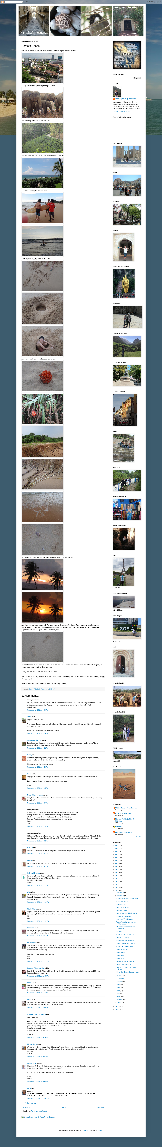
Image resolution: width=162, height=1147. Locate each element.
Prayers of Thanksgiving (124, 919)
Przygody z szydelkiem (123, 832)
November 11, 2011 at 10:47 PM (38, 921)
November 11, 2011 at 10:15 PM (38, 902)
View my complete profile (121, 111)
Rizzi (29, 1088)
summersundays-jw (34, 740)
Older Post (100, 1107)
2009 (117, 1009)
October (120, 976)
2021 (117, 860)
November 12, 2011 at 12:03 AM (38, 976)
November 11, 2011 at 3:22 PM (37, 748)
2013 (117, 884)
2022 (117, 857)
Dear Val (119, 932)
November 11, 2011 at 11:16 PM (38, 961)
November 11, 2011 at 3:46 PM (37, 767)
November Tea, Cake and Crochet (128, 972)
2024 (117, 852)
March (119, 996)
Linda (29, 774)
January (120, 1002)
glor (28, 892)
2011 (117, 890)
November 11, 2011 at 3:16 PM (37, 733)
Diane (29, 1000)
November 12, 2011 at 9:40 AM (37, 1056)
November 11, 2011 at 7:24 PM (37, 826)
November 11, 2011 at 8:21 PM (37, 854)
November (120, 896)
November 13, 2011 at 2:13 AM (37, 1082)
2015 (117, 878)
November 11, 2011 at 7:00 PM (37, 803)
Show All (138, 837)
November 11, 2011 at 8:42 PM (37, 866)
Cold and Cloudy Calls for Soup (127, 898)
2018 (117, 869)
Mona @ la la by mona (35, 795)
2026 (117, 846)
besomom (30, 928)
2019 (117, 866)
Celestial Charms (33, 873)
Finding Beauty (121, 910)
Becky (29, 755)
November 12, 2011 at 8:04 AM (37, 1037)
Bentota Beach (121, 952)
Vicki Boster (31, 943)
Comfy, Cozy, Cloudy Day (125, 935)
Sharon (29, 983)
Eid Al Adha (120, 958)
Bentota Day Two (122, 949)
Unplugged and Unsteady (125, 940)
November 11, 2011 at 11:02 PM (38, 936)
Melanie (30, 848)
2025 (117, 849)
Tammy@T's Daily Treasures (125, 99)
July (118, 985)
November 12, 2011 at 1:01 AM (37, 993)
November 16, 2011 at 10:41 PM (38, 1099)
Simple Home (32, 1044)
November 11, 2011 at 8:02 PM (37, 841)
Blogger (100, 1131)
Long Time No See (122, 907)
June (118, 988)
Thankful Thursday (122, 938)
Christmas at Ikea (122, 901)
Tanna (29, 717)
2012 (117, 887)
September (121, 979)
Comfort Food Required (124, 946)
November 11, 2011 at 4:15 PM (37, 788)
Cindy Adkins (32, 909)
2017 (117, 872)
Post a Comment (30, 1103)
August (119, 982)
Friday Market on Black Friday (126, 913)
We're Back (120, 955)
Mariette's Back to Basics (36, 1014)
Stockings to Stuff (122, 904)
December (120, 893)
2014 (117, 881)
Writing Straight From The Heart (126, 808)
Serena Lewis (32, 1063)
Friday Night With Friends (125, 961)
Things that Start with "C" (124, 964)
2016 (117, 875)
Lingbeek (85, 1131)
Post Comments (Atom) (39, 1111)
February (120, 1000)
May (118, 991)
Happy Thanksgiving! (123, 916)
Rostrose (118, 827)
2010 (117, 1006)
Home (64, 1107)
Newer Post (26, 1107)
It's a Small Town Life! (123, 813)
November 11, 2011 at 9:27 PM (37, 885)
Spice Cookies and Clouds (125, 943)
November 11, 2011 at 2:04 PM (37, 710)
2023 (117, 854)
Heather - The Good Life (35, 968)
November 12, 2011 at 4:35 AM (37, 1008)
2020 (117, 863)
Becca (29, 860)
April (118, 994)
